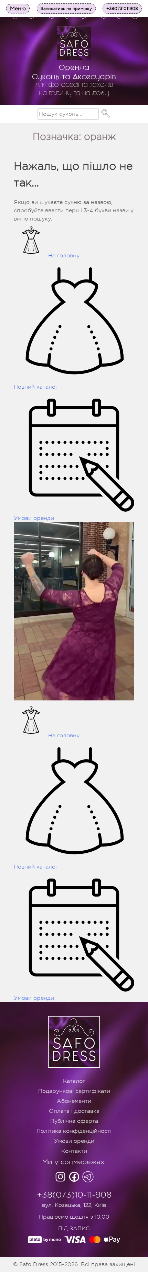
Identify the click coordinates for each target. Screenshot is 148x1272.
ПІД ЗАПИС (74, 1228)
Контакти (74, 1151)
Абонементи (74, 1101)
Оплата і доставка (74, 1111)
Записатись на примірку (66, 8)
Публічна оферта (74, 1121)
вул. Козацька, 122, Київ (74, 1205)
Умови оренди (74, 1141)
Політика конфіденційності (74, 1131)
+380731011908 (122, 8)
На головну (64, 256)
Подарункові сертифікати (74, 1091)
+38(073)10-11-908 (74, 1195)
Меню (18, 9)
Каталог (74, 1081)
